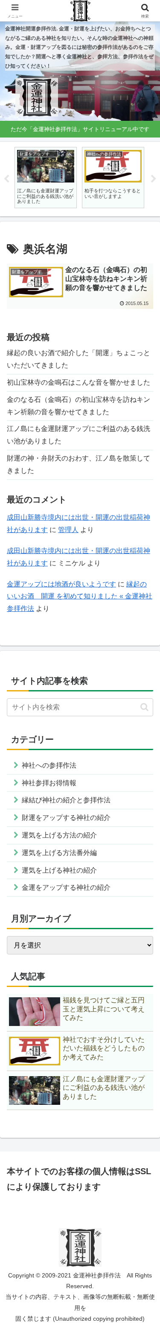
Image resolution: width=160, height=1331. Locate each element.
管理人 (68, 529)
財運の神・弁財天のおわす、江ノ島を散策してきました (78, 464)
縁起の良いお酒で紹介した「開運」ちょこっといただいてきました (78, 359)
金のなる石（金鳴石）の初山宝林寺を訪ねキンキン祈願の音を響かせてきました (78, 406)
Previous (6, 179)
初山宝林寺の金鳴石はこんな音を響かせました (78, 382)
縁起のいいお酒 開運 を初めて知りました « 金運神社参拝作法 (79, 596)
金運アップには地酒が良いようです (61, 584)
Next (153, 179)
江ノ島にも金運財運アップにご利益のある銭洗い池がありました (78, 435)
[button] (144, 707)
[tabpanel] (46, 178)
